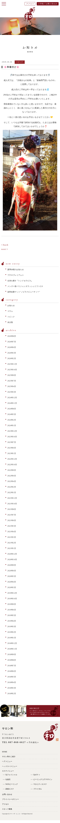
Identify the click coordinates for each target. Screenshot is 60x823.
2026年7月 (11, 342)
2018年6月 (11, 671)
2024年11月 (12, 403)
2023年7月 (11, 442)
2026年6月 (11, 347)
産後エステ (9, 789)
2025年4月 (11, 386)
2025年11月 (12, 364)
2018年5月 (11, 677)
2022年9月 (11, 470)
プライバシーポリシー (10, 799)
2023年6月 (11, 448)
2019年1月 (11, 638)
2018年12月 (12, 643)
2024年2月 (11, 420)
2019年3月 (11, 626)
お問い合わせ (7, 794)
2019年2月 (11, 632)
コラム (10, 311)
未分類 (10, 322)
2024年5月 (11, 414)
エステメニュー (8, 771)
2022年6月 (11, 476)
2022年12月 (12, 459)
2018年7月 (11, 666)
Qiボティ (36, 775)
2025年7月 (11, 381)
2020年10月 (12, 559)
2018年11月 (12, 649)
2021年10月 (12, 504)
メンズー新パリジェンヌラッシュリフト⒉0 (25, 286)
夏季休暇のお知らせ (15, 269)
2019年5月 (11, 615)
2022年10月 (12, 465)
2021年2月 (11, 543)
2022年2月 (11, 487)
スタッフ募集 (7, 809)
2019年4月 (11, 621)
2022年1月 (11, 492)
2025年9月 (11, 375)
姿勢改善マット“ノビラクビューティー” (23, 292)
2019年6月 (11, 610)
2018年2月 (11, 693)
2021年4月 (11, 532)
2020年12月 (12, 554)
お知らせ (11, 305)
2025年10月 (12, 370)
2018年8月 (11, 660)
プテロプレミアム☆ (15, 275)
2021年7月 (11, 515)
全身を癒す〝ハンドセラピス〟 (20, 281)
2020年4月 (11, 582)
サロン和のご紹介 (8, 757)
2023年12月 (12, 431)
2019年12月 (12, 593)
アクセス (5, 804)
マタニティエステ (40, 784)
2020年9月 (11, 565)
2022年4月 (11, 481)
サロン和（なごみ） (15, 813)
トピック (11, 317)
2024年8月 (11, 409)
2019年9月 (11, 604)
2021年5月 (11, 526)
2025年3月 (11, 392)
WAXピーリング (11, 784)
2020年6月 (11, 571)
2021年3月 (11, 537)
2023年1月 (11, 453)
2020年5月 (11, 576)
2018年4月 (11, 682)
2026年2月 (11, 358)
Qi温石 (7, 779)
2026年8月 (11, 336)
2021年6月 (11, 520)
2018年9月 (11, 654)
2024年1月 (11, 425)
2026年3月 (11, 353)
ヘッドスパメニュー (9, 766)
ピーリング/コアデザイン (42, 779)
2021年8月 (11, 509)
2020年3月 (11, 587)
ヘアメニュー (7, 761)
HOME (4, 752)
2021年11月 (12, 498)
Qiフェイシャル (11, 775)
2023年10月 (12, 437)
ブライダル (37, 789)
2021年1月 (11, 548)
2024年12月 (12, 397)
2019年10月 (12, 599)
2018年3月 (11, 688)
